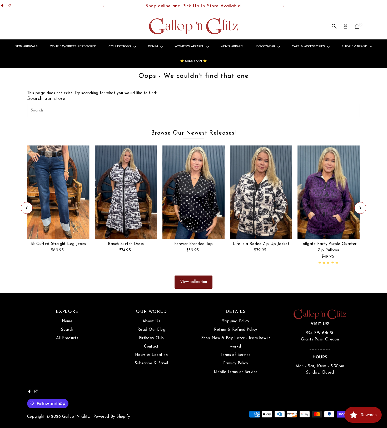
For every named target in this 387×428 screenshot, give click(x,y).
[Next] (283, 6)
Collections (120, 46)
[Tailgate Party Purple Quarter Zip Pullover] (328, 192)
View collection (193, 282)
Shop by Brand (355, 46)
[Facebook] (2, 6)
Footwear (266, 46)
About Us (151, 321)
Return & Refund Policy (235, 330)
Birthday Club (151, 338)
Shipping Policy (235, 321)
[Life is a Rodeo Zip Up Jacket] (261, 192)
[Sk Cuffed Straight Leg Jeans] (58, 192)
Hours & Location (151, 355)
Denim (153, 46)
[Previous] (104, 6)
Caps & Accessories (309, 46)
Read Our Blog (151, 330)
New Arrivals (26, 46)
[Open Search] (334, 26)
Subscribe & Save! (151, 363)
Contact (151, 347)
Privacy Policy (235, 363)
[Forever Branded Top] (193, 192)
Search (67, 330)
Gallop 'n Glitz (76, 417)
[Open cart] (357, 26)
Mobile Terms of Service (236, 372)
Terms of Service (236, 355)
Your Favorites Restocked (73, 46)
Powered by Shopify (111, 417)
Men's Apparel (232, 46)
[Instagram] (9, 6)
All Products (67, 338)
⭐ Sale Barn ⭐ (193, 61)
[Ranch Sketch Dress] (126, 192)
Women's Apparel (190, 46)
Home (67, 321)
